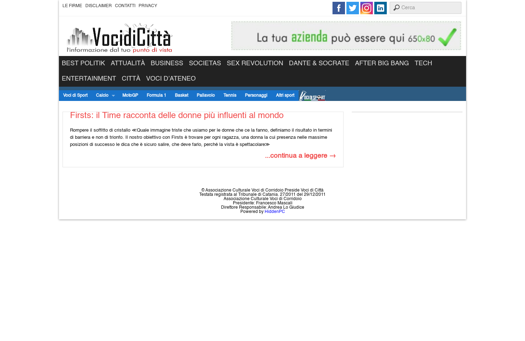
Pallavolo (206, 95)
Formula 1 (156, 95)
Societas (205, 63)
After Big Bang (382, 63)
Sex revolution (255, 63)
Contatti (125, 6)
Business (167, 63)
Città (131, 79)
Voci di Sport (75, 95)
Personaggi (256, 95)
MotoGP (130, 95)
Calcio (100, 95)
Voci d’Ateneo (171, 79)
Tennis (230, 95)
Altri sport (285, 95)
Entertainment (89, 79)
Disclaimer (98, 6)
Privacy (148, 6)
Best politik (83, 63)
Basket (181, 95)
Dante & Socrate (319, 63)
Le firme (72, 6)
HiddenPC (275, 212)
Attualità (128, 63)
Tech (423, 63)
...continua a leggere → (300, 155)
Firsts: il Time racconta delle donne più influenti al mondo (177, 116)
